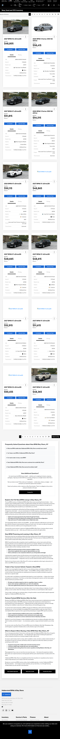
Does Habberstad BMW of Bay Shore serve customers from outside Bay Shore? (25, 462)
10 (52, 14)
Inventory (5, 717)
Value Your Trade (21, 49)
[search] (58, 5)
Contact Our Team (47, 671)
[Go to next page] (55, 14)
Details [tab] (12, 55)
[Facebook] (3, 710)
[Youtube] (12, 710)
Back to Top (56, 436)
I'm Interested (9, 49)
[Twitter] (9, 710)
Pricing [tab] (20, 55)
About (46, 717)
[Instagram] (6, 710)
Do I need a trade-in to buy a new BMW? (16, 457)
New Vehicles (5, 720)
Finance (33, 717)
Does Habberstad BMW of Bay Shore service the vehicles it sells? (22, 467)
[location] (36, 1)
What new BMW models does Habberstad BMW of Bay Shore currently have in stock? (27, 448)
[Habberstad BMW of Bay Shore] (6, 5)
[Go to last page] (58, 14)
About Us (46, 720)
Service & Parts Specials (21, 720)
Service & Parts (21, 717)
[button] (25, 37)
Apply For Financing (34, 720)
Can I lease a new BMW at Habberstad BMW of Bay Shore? (21, 453)
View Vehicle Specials (12, 671)
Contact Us (30, 492)
